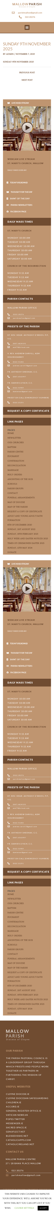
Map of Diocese (16, 502)
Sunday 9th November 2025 (18, 62)
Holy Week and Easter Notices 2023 (28, 538)
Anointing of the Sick (20, 479)
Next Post (27, 80)
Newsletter (14, 438)
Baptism (12, 447)
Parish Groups (15, 488)
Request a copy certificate (28, 410)
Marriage (13, 470)
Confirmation (16, 461)
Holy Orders (15, 474)
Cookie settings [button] (24, 1208)
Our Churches (16, 442)
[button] (27, 27)
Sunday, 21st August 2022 (21, 529)
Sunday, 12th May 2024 (20, 548)
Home (11, 433)
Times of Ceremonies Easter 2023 (26, 543)
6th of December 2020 (20, 525)
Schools (12, 484)
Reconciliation (17, 465)
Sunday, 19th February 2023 (23, 534)
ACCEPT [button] (43, 1208)
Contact (13, 493)
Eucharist (13, 456)
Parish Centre (15, 452)
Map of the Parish (18, 507)
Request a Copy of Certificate (25, 511)
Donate (12, 552)
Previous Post (27, 72)
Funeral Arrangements (21, 497)
